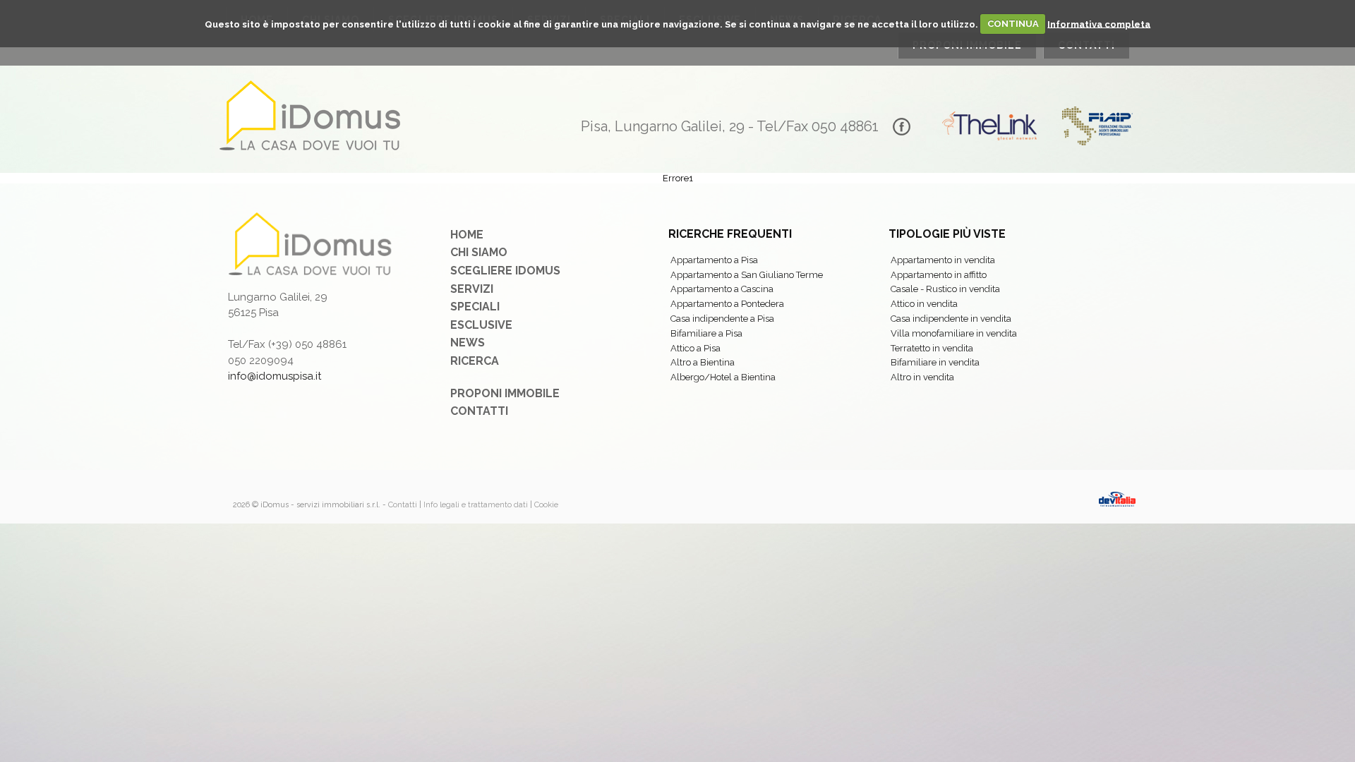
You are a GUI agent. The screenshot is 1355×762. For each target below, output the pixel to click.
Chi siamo (478, 252)
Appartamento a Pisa (714, 260)
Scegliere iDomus (505, 270)
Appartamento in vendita (943, 260)
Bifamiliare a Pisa (706, 333)
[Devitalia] (1117, 500)
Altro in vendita (922, 377)
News (467, 342)
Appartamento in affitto (939, 275)
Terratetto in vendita (932, 348)
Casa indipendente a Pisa (722, 318)
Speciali (475, 306)
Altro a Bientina (702, 362)
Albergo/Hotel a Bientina (723, 377)
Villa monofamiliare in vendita (954, 333)
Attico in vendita (924, 303)
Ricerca (474, 361)
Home (466, 234)
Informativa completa (1098, 23)
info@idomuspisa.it (274, 376)
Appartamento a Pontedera (727, 303)
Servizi (471, 289)
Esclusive (481, 325)
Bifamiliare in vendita (935, 362)
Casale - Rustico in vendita (945, 289)
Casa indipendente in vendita (951, 318)
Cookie (546, 504)
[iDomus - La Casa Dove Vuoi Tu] (310, 115)
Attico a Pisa (695, 348)
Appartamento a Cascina (721, 289)
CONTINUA (1013, 23)
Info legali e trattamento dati (475, 504)
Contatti (479, 411)
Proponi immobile (505, 393)
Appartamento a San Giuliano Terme (746, 275)
